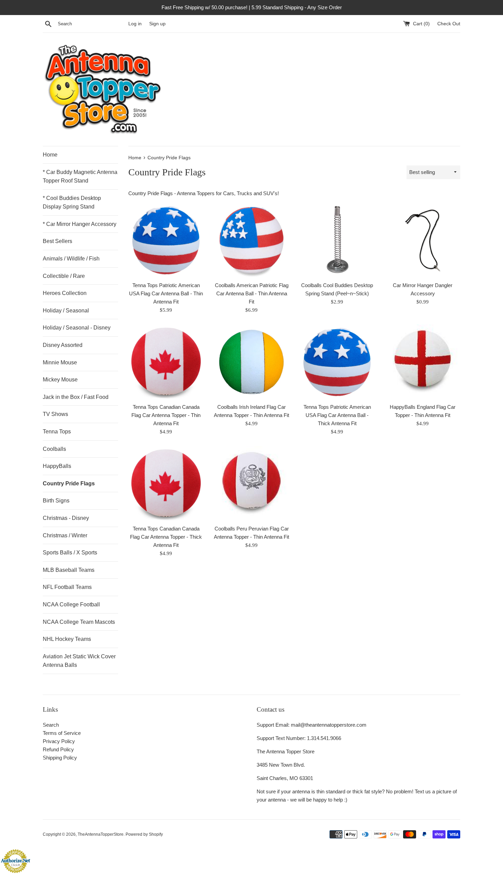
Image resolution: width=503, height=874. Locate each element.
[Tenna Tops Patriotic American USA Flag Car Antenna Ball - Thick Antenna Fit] (337, 362)
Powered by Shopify (144, 834)
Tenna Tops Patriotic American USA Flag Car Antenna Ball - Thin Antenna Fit (166, 293)
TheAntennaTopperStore (101, 834)
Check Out (448, 23)
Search (51, 725)
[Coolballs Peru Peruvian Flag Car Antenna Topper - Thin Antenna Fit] (251, 483)
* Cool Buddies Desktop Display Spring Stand (72, 202)
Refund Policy (58, 749)
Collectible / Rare (64, 276)
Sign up (157, 23)
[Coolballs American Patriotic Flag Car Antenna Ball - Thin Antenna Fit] (251, 240)
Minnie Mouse (60, 362)
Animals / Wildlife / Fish (71, 258)
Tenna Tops (57, 431)
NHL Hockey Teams (67, 639)
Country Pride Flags (69, 483)
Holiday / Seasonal (66, 310)
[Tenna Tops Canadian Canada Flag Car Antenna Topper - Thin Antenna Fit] (166, 362)
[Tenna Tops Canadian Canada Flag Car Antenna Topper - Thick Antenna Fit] (166, 483)
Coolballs (54, 449)
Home (50, 155)
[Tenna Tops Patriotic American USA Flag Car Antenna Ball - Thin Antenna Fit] (166, 240)
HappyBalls (57, 466)
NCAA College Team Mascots (79, 622)
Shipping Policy (60, 758)
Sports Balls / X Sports (70, 552)
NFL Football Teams (67, 587)
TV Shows (55, 414)
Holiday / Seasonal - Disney (77, 328)
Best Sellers (57, 241)
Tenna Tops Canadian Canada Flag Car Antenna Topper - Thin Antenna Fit (166, 415)
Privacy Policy (59, 741)
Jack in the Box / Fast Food (75, 397)
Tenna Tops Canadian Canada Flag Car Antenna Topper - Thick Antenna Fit (166, 537)
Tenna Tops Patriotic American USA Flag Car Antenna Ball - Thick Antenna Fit (337, 415)
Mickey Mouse (60, 379)
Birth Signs (56, 500)
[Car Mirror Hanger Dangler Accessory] (422, 240)
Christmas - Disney (66, 518)
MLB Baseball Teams (68, 570)
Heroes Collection (65, 293)
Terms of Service (62, 733)
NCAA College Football (71, 604)
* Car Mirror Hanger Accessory (79, 224)
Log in (135, 23)
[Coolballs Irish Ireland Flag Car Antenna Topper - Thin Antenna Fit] (251, 362)
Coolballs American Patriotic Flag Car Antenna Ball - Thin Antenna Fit (251, 293)
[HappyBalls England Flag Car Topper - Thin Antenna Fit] (422, 362)
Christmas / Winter (65, 535)
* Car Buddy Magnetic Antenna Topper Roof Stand (80, 176)
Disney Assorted (62, 345)
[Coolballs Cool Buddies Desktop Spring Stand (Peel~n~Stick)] (337, 240)
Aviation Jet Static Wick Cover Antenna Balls (79, 661)
